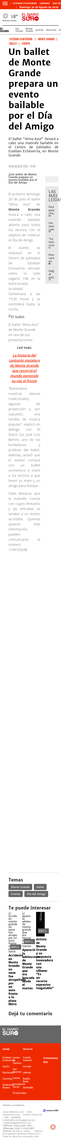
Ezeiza (16, 1078)
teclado (27, 1066)
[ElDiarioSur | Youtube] (55, 1038)
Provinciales (20, 1093)
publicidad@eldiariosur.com (17, 1123)
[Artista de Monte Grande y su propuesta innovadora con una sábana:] (40, 935)
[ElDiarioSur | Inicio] (58, 1049)
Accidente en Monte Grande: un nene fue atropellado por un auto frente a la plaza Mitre (17, 979)
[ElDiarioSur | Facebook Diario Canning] (48, 1032)
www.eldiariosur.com (13, 1112)
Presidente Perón (19, 1085)
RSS (45, 1062)
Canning (45, 3)
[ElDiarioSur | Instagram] (48, 1038)
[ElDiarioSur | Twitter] (55, 1032)
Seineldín (28, 1087)
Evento (15, 894)
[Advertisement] (30, 585)
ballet (40, 887)
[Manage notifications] (53, 1127)
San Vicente (19, 29)
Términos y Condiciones (13, 1105)
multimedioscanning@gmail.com (19, 1120)
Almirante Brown (8, 1086)
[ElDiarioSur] (10, 1034)
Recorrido (51, 29)
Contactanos (50, 1058)
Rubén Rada (26, 1080)
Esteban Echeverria (25, 3)
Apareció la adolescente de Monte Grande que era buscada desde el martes (31, 969)
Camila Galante (27, 1059)
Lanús (6, 1066)
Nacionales (9, 1072)
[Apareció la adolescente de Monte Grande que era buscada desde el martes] (26, 946)
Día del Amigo (36, 894)
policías (40, 29)
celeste (27, 1072)
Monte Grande (29, 29)
